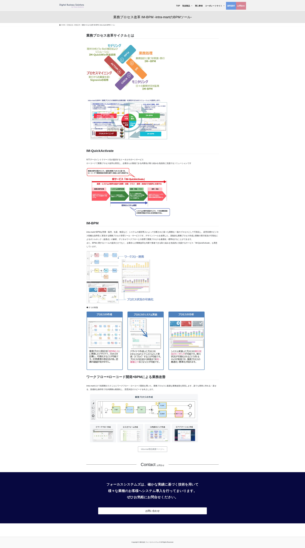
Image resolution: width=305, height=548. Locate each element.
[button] (152, 449)
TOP (178, 6)
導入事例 (199, 6)
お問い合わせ (152, 511)
